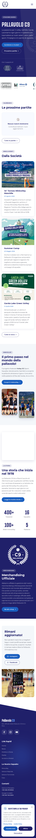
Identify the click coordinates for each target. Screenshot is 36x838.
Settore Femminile (8, 774)
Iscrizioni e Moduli (7, 758)
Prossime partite (10, 51)
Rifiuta (25, 828)
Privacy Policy (7, 823)
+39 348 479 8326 (8, 790)
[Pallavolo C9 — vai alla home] (5, 4)
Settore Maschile (7, 771)
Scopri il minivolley (11, 382)
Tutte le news (9, 334)
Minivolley (5, 768)
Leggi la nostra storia (12, 499)
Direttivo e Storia (7, 752)
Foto (3, 778)
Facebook (13, 662)
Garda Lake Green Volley (16, 303)
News (4, 749)
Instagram (13, 656)
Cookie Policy (18, 823)
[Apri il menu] (32, 4)
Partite (4, 755)
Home (4, 746)
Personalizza (18, 833)
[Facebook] (4, 732)
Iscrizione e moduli (11, 45)
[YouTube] (16, 732)
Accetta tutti (10, 828)
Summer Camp (11, 248)
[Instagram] (10, 732)
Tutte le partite (10, 140)
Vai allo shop (11, 609)
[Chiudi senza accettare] (31, 807)
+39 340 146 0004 (8, 795)
